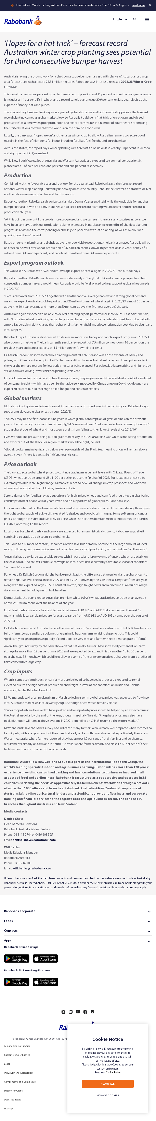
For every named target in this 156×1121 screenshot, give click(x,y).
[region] (107, 1068)
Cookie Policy (113, 1072)
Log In (117, 19)
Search (136, 19)
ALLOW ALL (108, 1084)
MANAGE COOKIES (107, 1095)
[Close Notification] (150, 5)
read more (138, 5)
